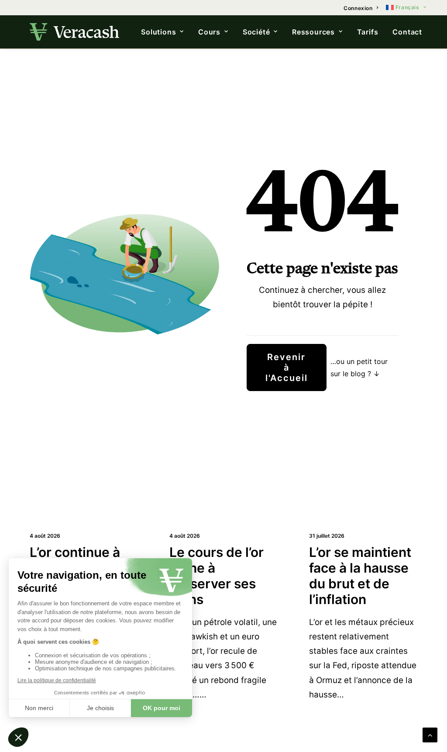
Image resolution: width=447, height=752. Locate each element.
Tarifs (367, 31)
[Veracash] (74, 32)
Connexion (358, 8)
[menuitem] (360, 8)
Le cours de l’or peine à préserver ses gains (216, 575)
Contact (407, 31)
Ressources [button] (313, 31)
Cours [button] (209, 31)
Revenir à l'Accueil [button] (287, 367)
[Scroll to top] (430, 734)
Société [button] (256, 31)
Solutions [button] (158, 31)
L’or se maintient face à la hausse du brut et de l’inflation (360, 575)
